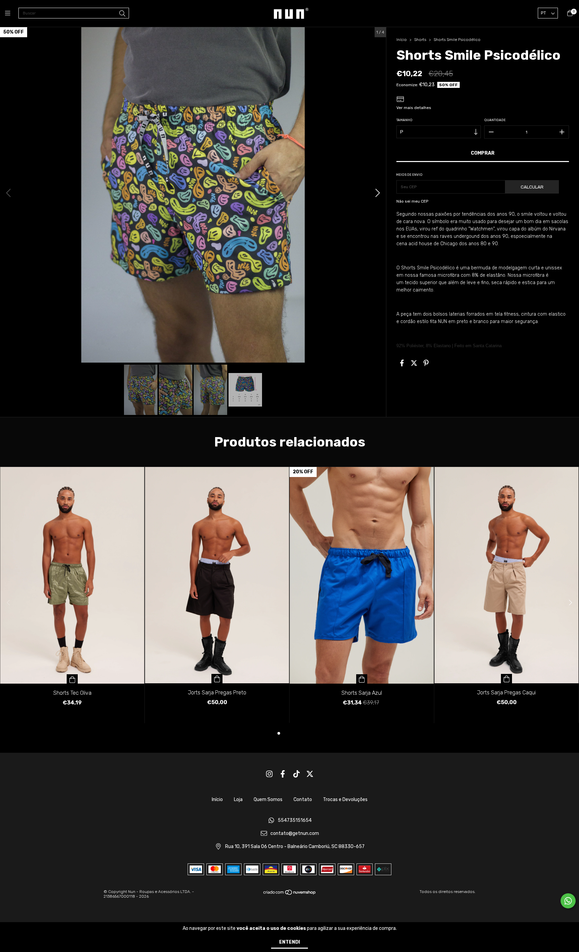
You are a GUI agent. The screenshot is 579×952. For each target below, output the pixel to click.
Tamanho (404, 120)
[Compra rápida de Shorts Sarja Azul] (362, 679)
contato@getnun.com (294, 834)
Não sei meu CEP (412, 201)
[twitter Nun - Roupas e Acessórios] (310, 774)
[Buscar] (122, 14)
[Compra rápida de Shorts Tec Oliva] (72, 679)
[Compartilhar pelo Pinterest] (426, 363)
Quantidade (495, 120)
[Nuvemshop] (290, 894)
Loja (238, 799)
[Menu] (11, 13)
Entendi (289, 942)
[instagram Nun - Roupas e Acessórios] (269, 774)
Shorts (420, 39)
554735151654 (295, 821)
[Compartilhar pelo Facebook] (401, 363)
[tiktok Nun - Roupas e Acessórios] (296, 774)
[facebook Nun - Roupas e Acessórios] (282, 774)
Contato (303, 799)
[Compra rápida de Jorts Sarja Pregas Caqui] (506, 678)
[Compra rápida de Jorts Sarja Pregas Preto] (217, 678)
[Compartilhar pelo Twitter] (414, 363)
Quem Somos (268, 799)
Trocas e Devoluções (345, 799)
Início (401, 39)
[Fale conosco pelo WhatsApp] (568, 900)
